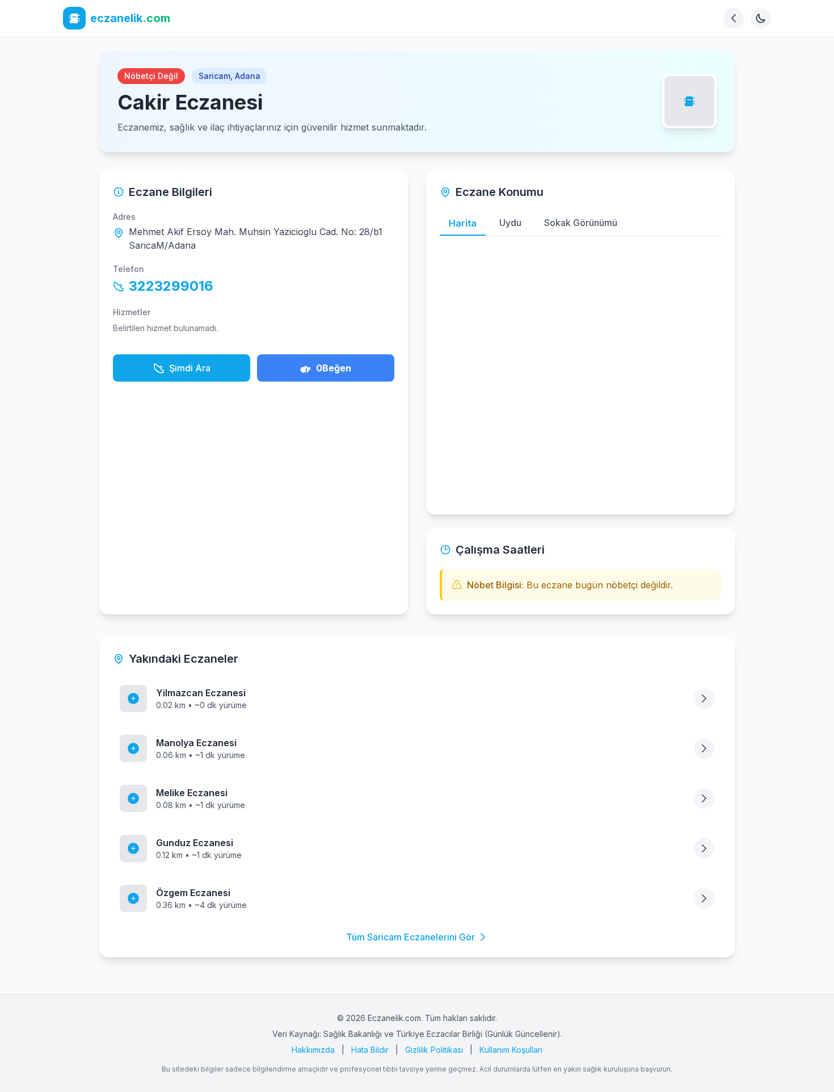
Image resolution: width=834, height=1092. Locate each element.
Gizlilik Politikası (434, 1050)
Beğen (333, 368)
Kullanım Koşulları (510, 1050)
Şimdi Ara (189, 368)
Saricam (214, 76)
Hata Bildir (370, 1050)
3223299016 (171, 286)
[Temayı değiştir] (761, 18)
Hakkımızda (313, 1050)
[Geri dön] (733, 18)
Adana (247, 76)
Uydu (510, 222)
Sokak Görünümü (580, 222)
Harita (463, 223)
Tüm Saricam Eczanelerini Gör (410, 937)
